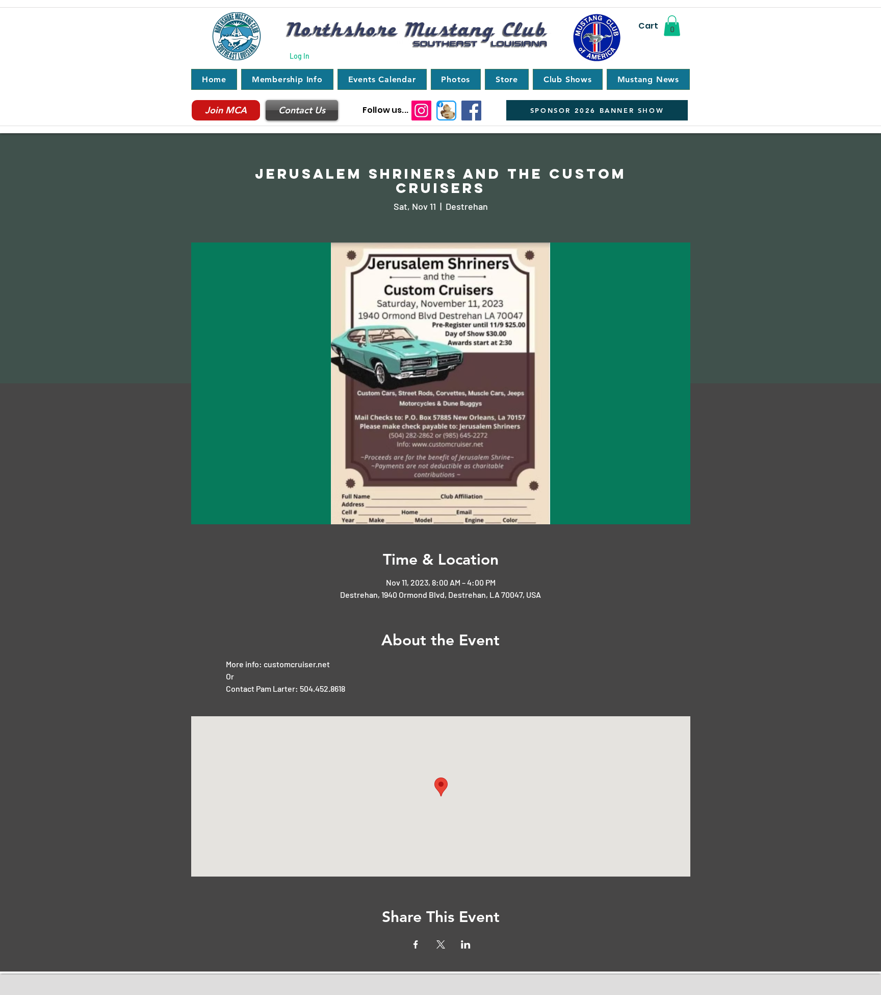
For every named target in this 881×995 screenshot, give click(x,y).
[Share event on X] (441, 944)
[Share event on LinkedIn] (466, 944)
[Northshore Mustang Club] (471, 110)
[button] (672, 25)
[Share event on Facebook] (416, 944)
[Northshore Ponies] (446, 110)
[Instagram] (421, 110)
